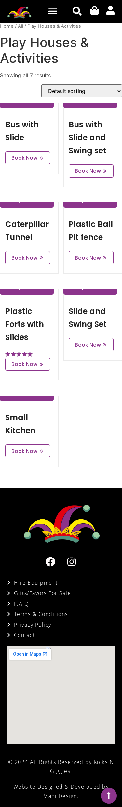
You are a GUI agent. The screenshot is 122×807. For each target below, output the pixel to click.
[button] (52, 11)
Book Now (24, 158)
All (20, 26)
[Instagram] (71, 562)
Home (7, 26)
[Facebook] (50, 562)
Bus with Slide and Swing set (87, 137)
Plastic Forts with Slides (24, 324)
